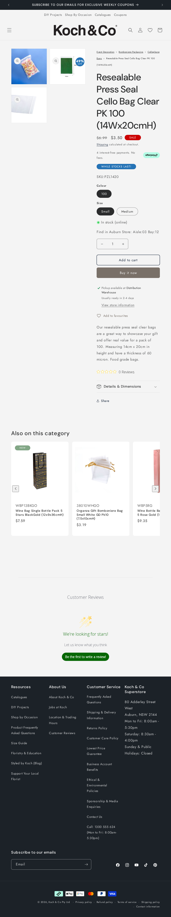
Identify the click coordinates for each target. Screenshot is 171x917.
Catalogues (103, 15)
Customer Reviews (62, 733)
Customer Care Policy (102, 738)
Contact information (148, 906)
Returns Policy (97, 728)
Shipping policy (150, 902)
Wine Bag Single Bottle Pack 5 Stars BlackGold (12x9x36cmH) (40, 513)
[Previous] (15, 488)
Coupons (120, 15)
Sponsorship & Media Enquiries (102, 804)
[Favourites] (150, 30)
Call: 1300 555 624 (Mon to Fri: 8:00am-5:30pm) (102, 832)
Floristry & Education (26, 753)
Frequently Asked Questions (99, 699)
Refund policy (105, 902)
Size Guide (19, 743)
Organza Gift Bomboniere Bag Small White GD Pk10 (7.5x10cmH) (100, 515)
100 (104, 194)
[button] (9, 30)
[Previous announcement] (9, 5)
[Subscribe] (86, 864)
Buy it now (128, 272)
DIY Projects (53, 15)
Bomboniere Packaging (131, 52)
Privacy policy (83, 902)
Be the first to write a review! (85, 657)
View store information (118, 305)
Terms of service (127, 902)
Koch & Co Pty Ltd (59, 902)
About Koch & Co (61, 697)
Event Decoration (105, 52)
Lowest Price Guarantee (96, 751)
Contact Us (94, 817)
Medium (127, 211)
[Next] (155, 488)
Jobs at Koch (58, 707)
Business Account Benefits (99, 767)
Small (105, 211)
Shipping (102, 144)
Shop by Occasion (24, 717)
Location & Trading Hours (62, 720)
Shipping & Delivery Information (101, 715)
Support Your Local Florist (25, 776)
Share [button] (105, 401)
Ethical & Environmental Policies (97, 785)
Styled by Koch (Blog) (26, 763)
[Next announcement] (162, 5)
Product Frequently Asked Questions (24, 730)
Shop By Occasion (78, 15)
